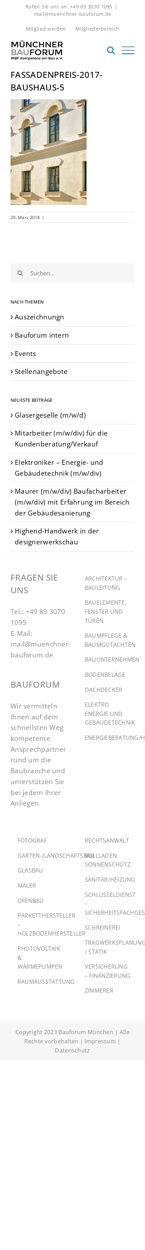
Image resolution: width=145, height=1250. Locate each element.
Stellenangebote (41, 371)
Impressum (100, 1041)
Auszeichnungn (39, 316)
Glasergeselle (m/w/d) (50, 415)
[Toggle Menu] (128, 50)
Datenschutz (72, 1050)
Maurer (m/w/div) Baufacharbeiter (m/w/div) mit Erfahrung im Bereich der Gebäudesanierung (72, 501)
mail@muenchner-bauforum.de (73, 14)
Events (25, 353)
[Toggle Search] (111, 50)
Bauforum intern (42, 335)
